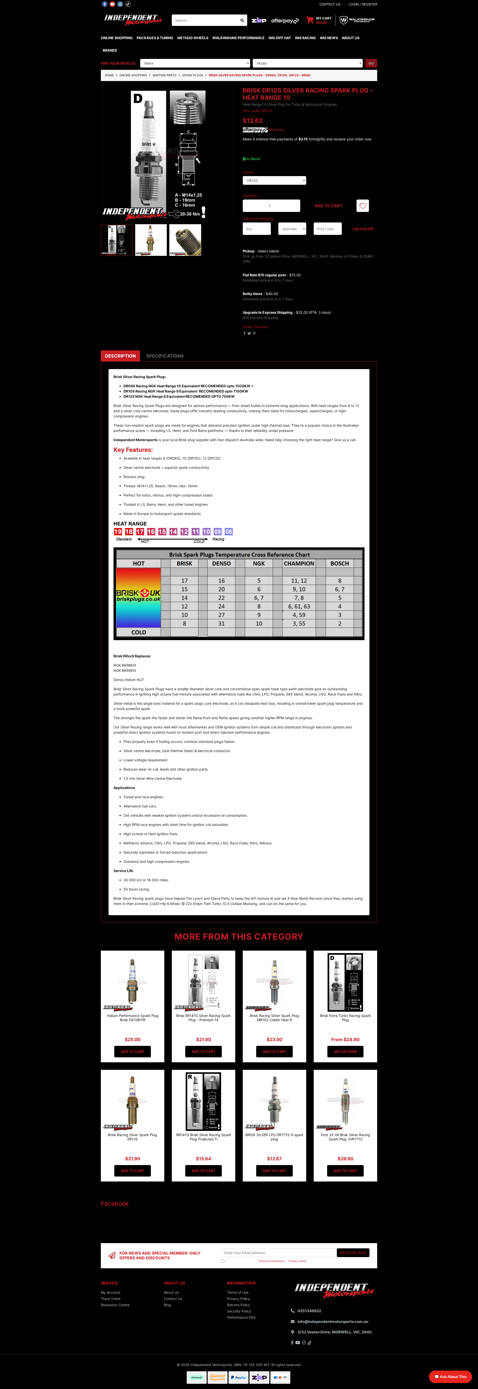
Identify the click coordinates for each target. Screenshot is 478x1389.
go (371, 63)
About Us (350, 38)
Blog (167, 1305)
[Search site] (242, 20)
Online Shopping (117, 38)
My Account (110, 1292)
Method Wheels (192, 38)
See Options (345, 1051)
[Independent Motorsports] (132, 20)
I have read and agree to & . (266, 1261)
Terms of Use (237, 1292)
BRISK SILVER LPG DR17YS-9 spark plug (274, 1137)
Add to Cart (328, 205)
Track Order (110, 1298)
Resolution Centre (115, 1305)
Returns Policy (238, 1305)
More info (276, 129)
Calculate (363, 229)
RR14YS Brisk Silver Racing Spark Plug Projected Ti (203, 1137)
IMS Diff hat (280, 38)
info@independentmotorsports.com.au (333, 1321)
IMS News (329, 38)
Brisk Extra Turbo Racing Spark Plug (345, 1017)
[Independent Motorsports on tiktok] (128, 4)
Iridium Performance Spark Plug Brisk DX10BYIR (133, 1017)
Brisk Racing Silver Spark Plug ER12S (132, 1137)
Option (248, 172)
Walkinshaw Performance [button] (238, 38)
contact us (329, 4)
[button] (363, 205)
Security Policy (239, 1311)
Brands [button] (110, 50)
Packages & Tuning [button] (155, 38)
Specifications (165, 356)
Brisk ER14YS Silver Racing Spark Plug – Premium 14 (203, 1017)
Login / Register (363, 4)
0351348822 (309, 1310)
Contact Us (173, 1298)
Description (120, 356)
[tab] (120, 356)
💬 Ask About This (450, 1377)
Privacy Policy (298, 1261)
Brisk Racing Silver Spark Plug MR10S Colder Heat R (274, 1017)
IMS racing (305, 38)
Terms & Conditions (272, 1261)
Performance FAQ (241, 1317)
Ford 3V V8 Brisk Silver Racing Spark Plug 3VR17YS (345, 1137)
